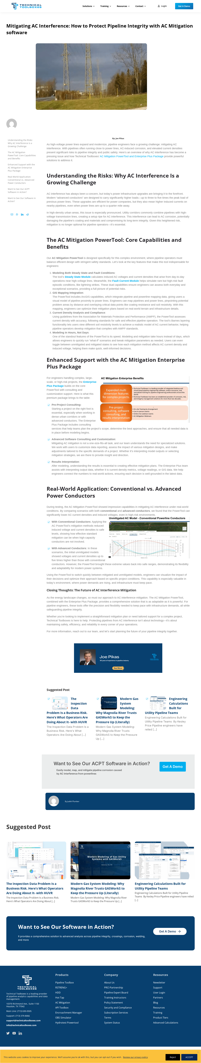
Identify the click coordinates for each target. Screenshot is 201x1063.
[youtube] (14, 1033)
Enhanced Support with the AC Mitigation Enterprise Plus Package (21, 167)
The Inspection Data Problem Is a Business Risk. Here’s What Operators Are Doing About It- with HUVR (34, 888)
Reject (173, 1057)
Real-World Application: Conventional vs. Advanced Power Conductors (21, 179)
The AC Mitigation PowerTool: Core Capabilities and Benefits (22, 155)
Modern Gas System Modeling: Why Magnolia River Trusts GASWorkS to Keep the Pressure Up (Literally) (98, 888)
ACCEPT (189, 1057)
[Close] (198, 1052)
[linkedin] (20, 1033)
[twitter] (8, 1033)
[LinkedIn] (22, 214)
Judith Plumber (73, 801)
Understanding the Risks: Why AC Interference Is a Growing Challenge (20, 143)
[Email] (12, 214)
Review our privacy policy (135, 1057)
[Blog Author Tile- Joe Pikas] (118, 644)
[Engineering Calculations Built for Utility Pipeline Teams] (158, 703)
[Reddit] (27, 214)
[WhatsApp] (17, 214)
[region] (100, 1056)
